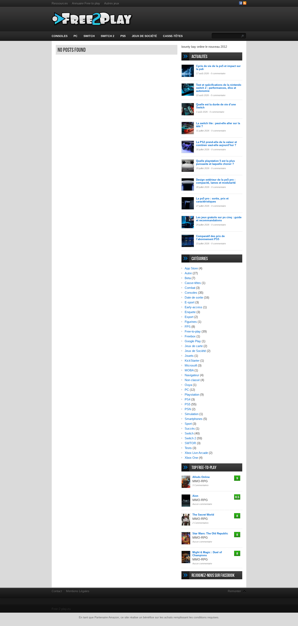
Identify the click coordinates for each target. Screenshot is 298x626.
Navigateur (192, 375)
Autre (188, 273)
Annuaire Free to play (86, 3)
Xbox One (191, 457)
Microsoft (191, 365)
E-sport (189, 302)
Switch (89, 36)
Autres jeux (111, 3)
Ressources (60, 3)
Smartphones (194, 419)
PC (75, 36)
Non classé (192, 380)
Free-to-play (193, 331)
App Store (191, 268)
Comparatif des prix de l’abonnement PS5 (210, 238)
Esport (189, 317)
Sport (188, 423)
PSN (188, 409)
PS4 (187, 399)
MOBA (189, 370)
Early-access (193, 307)
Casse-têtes (173, 36)
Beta (188, 278)
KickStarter (192, 360)
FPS (188, 326)
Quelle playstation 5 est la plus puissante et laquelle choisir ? (215, 162)
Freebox (190, 336)
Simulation (191, 414)
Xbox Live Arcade (196, 452)
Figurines (191, 321)
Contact (57, 591)
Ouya (188, 385)
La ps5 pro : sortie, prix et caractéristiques (212, 200)
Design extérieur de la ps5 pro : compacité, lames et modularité (216, 181)
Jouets (189, 355)
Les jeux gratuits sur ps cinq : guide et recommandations (218, 219)
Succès (190, 428)
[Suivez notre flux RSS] (244, 3)
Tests (188, 448)
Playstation (192, 394)
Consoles (60, 36)
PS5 (123, 36)
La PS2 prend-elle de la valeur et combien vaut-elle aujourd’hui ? (216, 144)
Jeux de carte (194, 346)
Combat (190, 287)
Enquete (190, 312)
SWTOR (190, 443)
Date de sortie (194, 297)
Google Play (193, 341)
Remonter (234, 591)
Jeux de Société (144, 36)
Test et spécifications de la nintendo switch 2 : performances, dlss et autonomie (218, 87)
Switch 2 (107, 36)
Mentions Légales (77, 591)
